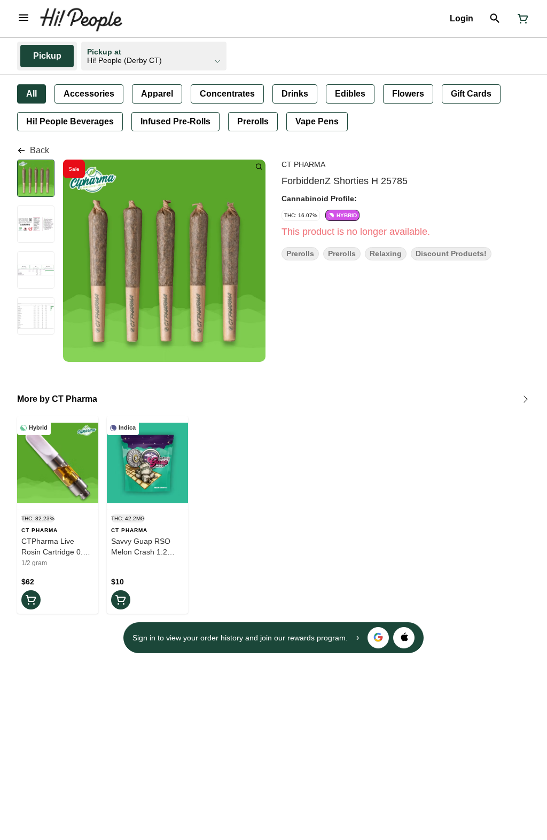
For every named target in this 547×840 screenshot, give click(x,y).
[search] (258, 166)
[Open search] (494, 18)
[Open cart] (521, 18)
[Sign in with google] (378, 637)
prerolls (342, 254)
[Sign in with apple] (404, 637)
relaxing (386, 254)
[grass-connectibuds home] (80, 18)
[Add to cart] (31, 599)
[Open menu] (23, 17)
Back (39, 150)
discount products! (451, 254)
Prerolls (300, 254)
